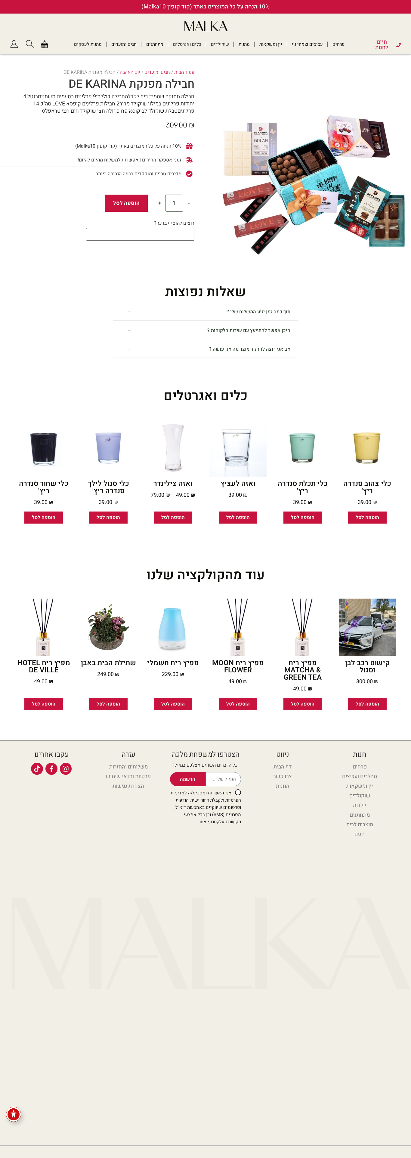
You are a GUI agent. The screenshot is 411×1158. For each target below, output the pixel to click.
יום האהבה (130, 72)
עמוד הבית (184, 72)
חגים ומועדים (124, 44)
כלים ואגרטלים (187, 44)
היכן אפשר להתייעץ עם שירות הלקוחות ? (248, 330)
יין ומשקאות (270, 44)
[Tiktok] (37, 769)
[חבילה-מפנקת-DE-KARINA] (312, 165)
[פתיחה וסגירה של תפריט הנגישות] (13, 1114)
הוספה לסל (126, 203)
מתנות (244, 44)
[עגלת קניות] (45, 44)
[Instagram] (66, 769)
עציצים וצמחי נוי (307, 44)
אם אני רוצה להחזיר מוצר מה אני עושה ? (249, 349)
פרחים (338, 44)
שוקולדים (220, 44)
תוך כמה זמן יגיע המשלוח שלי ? (258, 311)
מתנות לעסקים (88, 44)
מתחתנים (154, 44)
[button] (206, 312)
